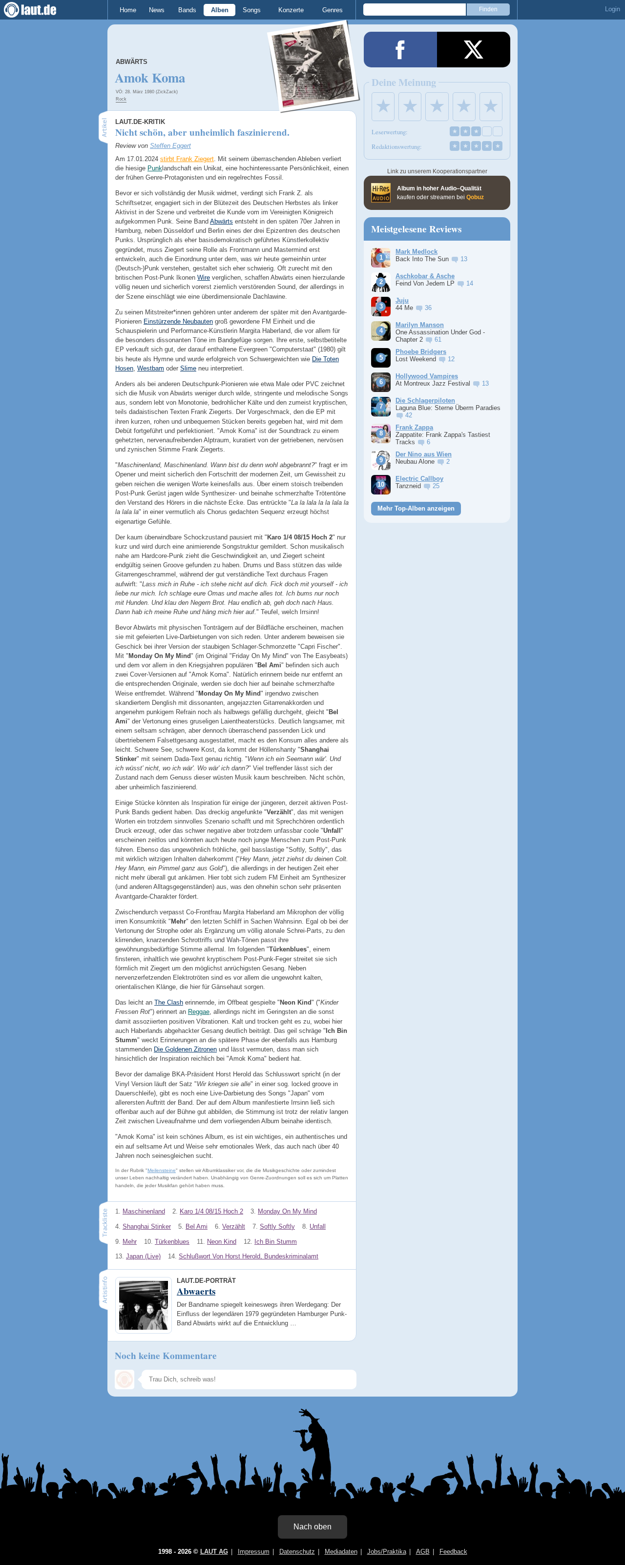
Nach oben (312, 1527)
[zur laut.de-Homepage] (39, 10)
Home (128, 10)
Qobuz (475, 197)
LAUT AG (214, 1551)
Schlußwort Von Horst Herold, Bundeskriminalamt (248, 1256)
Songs (252, 10)
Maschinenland (144, 1211)
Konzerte (291, 10)
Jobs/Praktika (386, 1551)
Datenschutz (297, 1551)
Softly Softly (277, 1226)
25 (436, 486)
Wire (203, 277)
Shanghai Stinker (147, 1226)
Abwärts (221, 221)
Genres (332, 10)
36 (428, 307)
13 (463, 259)
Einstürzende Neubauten (178, 321)
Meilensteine (161, 1170)
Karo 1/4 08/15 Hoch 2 (211, 1211)
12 (451, 359)
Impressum (254, 1551)
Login (612, 9)
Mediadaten (341, 1551)
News (157, 10)
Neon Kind (221, 1241)
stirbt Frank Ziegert (187, 159)
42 (408, 415)
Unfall (318, 1226)
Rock (121, 99)
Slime (188, 368)
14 (469, 283)
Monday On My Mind (287, 1211)
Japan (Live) (143, 1256)
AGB (423, 1551)
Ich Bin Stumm (275, 1241)
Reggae (198, 1011)
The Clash (168, 1002)
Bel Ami (197, 1226)
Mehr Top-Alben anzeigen (416, 508)
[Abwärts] (313, 106)
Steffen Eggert (170, 145)
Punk (154, 168)
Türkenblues (172, 1241)
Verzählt (233, 1226)
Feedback (453, 1551)
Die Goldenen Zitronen (185, 1049)
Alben (220, 10)
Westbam (150, 368)
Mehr (130, 1241)
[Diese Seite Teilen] (400, 49)
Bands (187, 10)
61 (438, 339)
